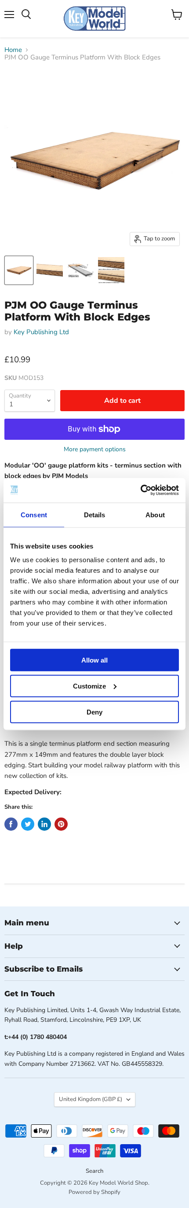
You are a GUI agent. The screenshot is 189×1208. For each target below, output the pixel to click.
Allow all (94, 660)
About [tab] (155, 514)
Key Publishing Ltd (41, 332)
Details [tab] (94, 514)
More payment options (95, 449)
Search (94, 1171)
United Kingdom (90, 1099)
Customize (89, 685)
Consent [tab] (34, 514)
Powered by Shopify (94, 1192)
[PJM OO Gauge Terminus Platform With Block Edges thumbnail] (19, 270)
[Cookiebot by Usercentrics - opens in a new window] (140, 490)
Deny (94, 711)
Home (13, 50)
